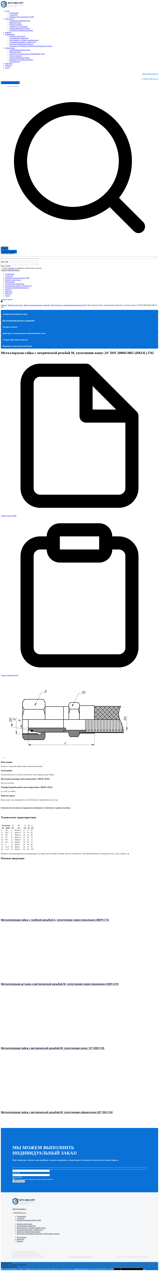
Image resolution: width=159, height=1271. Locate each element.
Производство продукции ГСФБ (22, 17)
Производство (15, 61)
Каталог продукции (15, 305)
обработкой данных (81, 1269)
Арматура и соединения (18, 26)
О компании (14, 13)
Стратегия (13, 15)
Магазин (8, 65)
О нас (7, 11)
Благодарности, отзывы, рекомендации (24, 40)
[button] (81, 720)
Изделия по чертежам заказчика (21, 30)
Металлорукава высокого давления (37, 305)
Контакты (8, 63)
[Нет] (144, 1269)
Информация (10, 34)
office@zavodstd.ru (150, 74)
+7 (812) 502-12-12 (149, 79)
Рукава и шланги (16, 25)
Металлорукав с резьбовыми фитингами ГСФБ (68, 305)
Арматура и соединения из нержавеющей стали (27, 54)
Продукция (9, 19)
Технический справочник (19, 38)
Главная (4, 305)
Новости (8, 32)
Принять (117, 1269)
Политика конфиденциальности (21, 44)
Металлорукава (15, 23)
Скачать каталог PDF (8, 516)
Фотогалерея (10, 48)
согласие (11, 268)
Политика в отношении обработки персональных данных (31, 46)
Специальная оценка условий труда (23, 42)
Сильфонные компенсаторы (20, 21)
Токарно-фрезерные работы (20, 28)
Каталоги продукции (17, 36)
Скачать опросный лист (9, 675)
